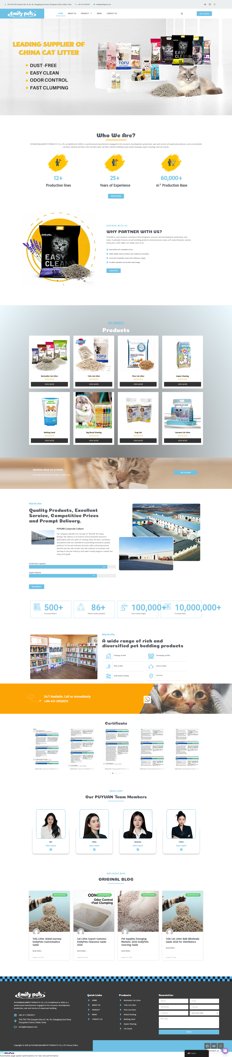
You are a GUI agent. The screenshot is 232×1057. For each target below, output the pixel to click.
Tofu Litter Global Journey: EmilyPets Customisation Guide (47, 941)
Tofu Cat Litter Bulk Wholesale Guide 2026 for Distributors (182, 940)
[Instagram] (215, 4)
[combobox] (188, 14)
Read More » (37, 951)
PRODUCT (85, 13)
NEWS (99, 13)
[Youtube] (205, 4)
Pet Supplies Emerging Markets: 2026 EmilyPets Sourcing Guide (135, 941)
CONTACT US (112, 13)
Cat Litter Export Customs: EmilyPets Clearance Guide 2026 (91, 941)
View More (49, 384)
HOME (60, 13)
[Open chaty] (225, 1050)
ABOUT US (72, 13)
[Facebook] (210, 4)
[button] (30, 747)
